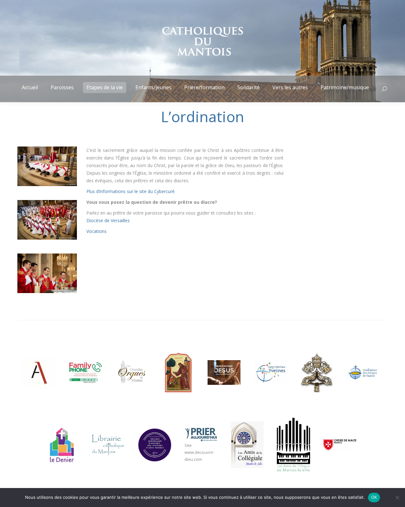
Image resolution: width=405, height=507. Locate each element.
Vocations (96, 231)
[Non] (397, 497)
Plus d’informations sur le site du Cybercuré (130, 191)
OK (374, 497)
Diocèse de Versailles (108, 220)
